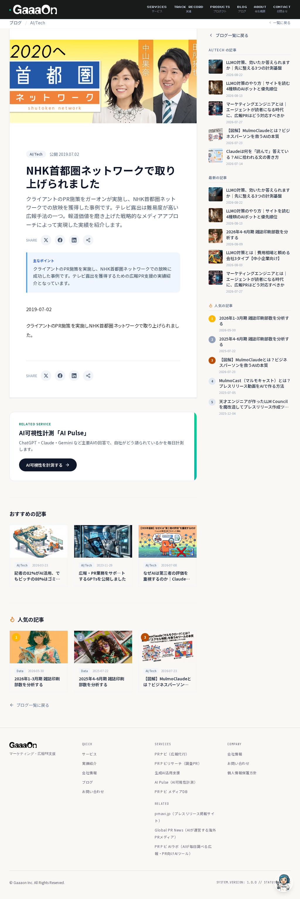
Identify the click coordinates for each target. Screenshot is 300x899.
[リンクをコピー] (88, 240)
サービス (89, 753)
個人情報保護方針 (242, 772)
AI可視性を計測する (44, 465)
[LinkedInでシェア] (74, 240)
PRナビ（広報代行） (172, 753)
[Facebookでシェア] (60, 240)
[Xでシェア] (46, 240)
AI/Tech (37, 23)
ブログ (15, 23)
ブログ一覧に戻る (32, 705)
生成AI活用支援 (167, 772)
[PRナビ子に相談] (283, 882)
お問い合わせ (93, 791)
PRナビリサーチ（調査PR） (178, 763)
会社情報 (89, 772)
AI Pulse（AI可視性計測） (176, 782)
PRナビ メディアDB (171, 791)
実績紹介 (89, 763)
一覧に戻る (282, 22)
